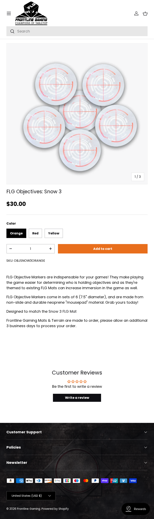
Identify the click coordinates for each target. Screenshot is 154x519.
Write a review (77, 397)
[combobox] (77, 31)
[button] (145, 13)
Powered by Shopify (55, 509)
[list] (77, 113)
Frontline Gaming (28, 509)
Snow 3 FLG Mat (63, 311)
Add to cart (102, 248)
